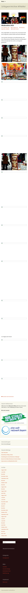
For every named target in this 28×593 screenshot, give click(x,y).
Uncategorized (15, 27)
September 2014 (4, 529)
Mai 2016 (3, 508)
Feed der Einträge (6, 568)
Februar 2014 (4, 535)
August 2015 (3, 516)
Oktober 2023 (4, 482)
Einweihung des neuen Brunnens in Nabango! (10, 456)
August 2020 (3, 491)
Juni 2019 (3, 499)
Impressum (5, 582)
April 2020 (3, 493)
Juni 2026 (3, 472)
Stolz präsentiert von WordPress (8, 590)
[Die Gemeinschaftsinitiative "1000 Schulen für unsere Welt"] (14, 418)
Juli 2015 (3, 518)
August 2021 (3, 487)
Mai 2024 (3, 480)
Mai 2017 (3, 506)
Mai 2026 (3, 474)
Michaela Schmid (15, 29)
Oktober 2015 (4, 512)
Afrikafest (22, 27)
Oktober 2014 (4, 527)
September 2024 (4, 478)
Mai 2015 (3, 523)
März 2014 (3, 533)
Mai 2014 (3, 531)
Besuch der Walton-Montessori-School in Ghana (11, 459)
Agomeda (3, 29)
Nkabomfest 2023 (7, 25)
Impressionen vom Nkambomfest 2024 (9, 461)
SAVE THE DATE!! (4, 452)
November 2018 (4, 501)
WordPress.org (6, 573)
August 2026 (3, 470)
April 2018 (3, 503)
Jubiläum (7, 29)
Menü (2, 1)
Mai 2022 (3, 484)
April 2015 (3, 525)
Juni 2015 (3, 520)
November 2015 (4, 510)
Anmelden (5, 566)
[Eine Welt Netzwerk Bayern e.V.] (14, 430)
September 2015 (4, 514)
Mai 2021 (3, 489)
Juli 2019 (3, 497)
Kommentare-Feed (6, 571)
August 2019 (3, 495)
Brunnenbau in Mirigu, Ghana (7, 454)
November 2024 (4, 476)
